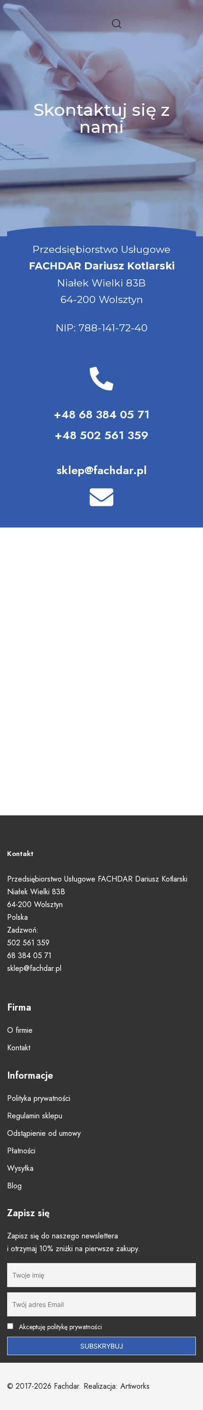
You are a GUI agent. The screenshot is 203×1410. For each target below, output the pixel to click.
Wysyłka (20, 1168)
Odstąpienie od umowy (44, 1133)
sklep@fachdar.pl (102, 470)
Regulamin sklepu (34, 1115)
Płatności (21, 1150)
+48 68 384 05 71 (102, 414)
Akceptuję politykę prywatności (59, 1327)
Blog (14, 1185)
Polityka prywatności (38, 1098)
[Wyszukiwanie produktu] (117, 23)
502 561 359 (28, 942)
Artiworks (135, 1386)
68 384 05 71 (29, 955)
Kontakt (18, 1047)
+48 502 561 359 (101, 435)
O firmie (20, 1030)
